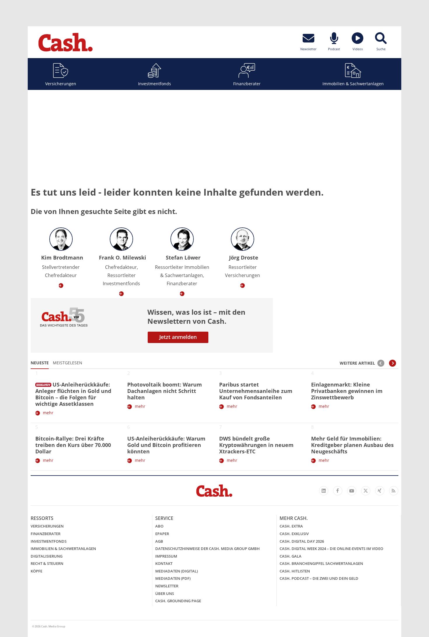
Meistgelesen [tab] (67, 363)
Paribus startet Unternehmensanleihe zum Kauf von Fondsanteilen (255, 391)
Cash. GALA (290, 556)
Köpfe (36, 571)
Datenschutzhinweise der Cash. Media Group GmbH (207, 548)
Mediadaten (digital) (176, 571)
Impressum (166, 556)
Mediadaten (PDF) (173, 578)
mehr (48, 412)
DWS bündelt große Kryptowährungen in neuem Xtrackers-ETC (256, 445)
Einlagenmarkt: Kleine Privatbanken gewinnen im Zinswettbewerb (347, 391)
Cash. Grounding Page (178, 600)
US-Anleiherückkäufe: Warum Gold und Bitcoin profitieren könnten (166, 445)
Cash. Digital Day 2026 (302, 541)
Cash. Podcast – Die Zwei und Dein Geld (319, 578)
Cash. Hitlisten (295, 571)
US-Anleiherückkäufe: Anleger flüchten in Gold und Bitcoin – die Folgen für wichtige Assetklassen (73, 394)
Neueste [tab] (40, 363)
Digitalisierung (46, 556)
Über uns (164, 593)
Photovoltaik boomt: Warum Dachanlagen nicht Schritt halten (164, 391)
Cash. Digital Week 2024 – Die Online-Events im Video (331, 548)
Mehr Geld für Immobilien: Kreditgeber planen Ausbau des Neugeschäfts (352, 445)
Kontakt (163, 563)
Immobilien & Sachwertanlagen (353, 83)
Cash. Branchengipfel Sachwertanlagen (321, 563)
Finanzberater (247, 83)
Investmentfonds (154, 83)
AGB (159, 541)
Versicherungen (60, 83)
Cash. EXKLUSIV (294, 533)
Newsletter (166, 586)
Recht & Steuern (47, 563)
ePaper (162, 533)
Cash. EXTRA (291, 526)
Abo (159, 526)
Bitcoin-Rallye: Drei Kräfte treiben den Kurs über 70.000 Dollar (73, 445)
